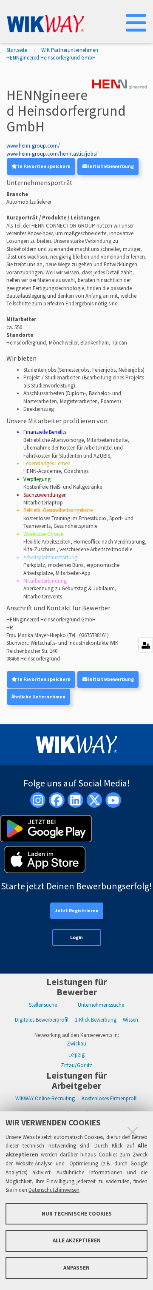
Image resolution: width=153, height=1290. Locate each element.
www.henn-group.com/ (33, 145)
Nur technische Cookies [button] (77, 1213)
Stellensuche (43, 1004)
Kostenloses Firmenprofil (110, 1098)
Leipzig (76, 1054)
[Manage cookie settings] (145, 645)
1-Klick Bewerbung (95, 1019)
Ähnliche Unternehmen (38, 697)
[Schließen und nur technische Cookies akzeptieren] (132, 1132)
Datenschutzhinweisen (53, 1189)
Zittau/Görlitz (76, 1065)
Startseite (16, 50)
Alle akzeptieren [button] (77, 1240)
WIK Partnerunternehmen (69, 50)
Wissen (130, 1019)
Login (76, 937)
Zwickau (76, 1043)
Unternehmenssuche (101, 1004)
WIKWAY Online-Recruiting (45, 1098)
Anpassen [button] (76, 1267)
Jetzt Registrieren (77, 911)
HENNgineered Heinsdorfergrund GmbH (51, 57)
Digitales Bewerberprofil (41, 1019)
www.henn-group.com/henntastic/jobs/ (52, 153)
